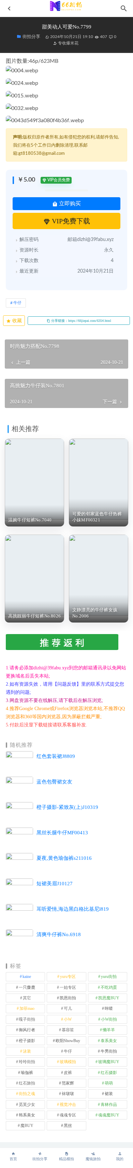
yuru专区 (68, 976)
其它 (27, 998)
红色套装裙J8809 (55, 756)
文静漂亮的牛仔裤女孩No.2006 (94, 612)
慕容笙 (68, 1029)
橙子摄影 (27, 1040)
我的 (119, 1159)
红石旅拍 (27, 1083)
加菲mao (26, 1008)
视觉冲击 (68, 1104)
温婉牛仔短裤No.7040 (30, 519)
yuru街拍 (109, 976)
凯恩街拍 (68, 998)
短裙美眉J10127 (54, 883)
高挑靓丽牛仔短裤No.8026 (34, 615)
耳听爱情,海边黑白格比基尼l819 (72, 909)
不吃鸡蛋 (109, 987)
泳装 (27, 1051)
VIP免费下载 (70, 221)
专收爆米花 (67, 43)
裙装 (109, 1093)
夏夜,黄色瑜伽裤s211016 (64, 858)
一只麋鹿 (27, 987)
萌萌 (109, 1083)
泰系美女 (109, 1040)
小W (68, 1019)
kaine (27, 976)
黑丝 (68, 1125)
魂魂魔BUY (108, 1115)
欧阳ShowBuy (68, 1040)
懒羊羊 (109, 1029)
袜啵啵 (68, 1093)
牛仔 (17, 303)
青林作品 (109, 1104)
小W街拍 (109, 1019)
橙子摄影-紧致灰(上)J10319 (67, 807)
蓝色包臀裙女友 (54, 781)
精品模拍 (66, 1159)
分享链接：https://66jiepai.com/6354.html (80, 320)
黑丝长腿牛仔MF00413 (62, 832)
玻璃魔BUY (108, 1061)
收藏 (16, 320)
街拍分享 (39, 1159)
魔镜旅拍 (93, 1159)
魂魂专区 (68, 1115)
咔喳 (109, 1008)
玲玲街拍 (27, 1061)
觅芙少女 (27, 1104)
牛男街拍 (109, 1051)
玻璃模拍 (68, 1061)
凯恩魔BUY (108, 998)
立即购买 (69, 203)
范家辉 (68, 1083)
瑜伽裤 (27, 1072)
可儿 (68, 1008)
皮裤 (68, 1072)
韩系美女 (27, 1115)
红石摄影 (109, 1072)
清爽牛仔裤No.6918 (58, 934)
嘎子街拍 (27, 1019)
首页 (13, 1159)
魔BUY (26, 1125)
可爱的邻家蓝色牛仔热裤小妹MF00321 (97, 516)
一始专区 (68, 987)
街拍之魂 (27, 1093)
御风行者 (27, 1029)
